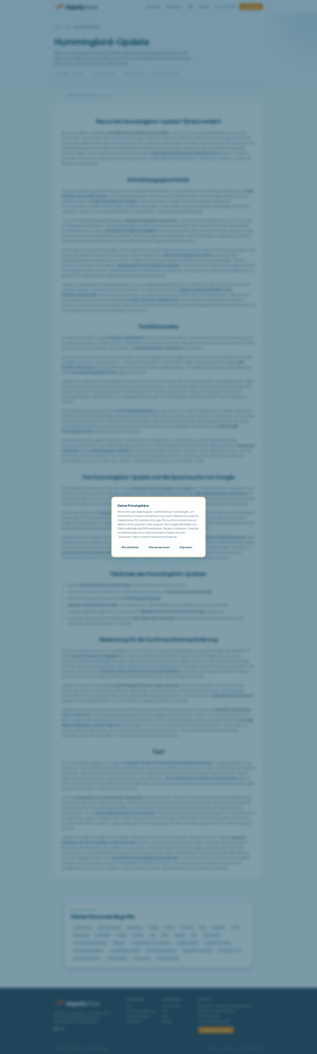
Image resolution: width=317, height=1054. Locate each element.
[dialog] (158, 527)
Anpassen (186, 547)
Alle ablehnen (130, 547)
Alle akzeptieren (159, 547)
